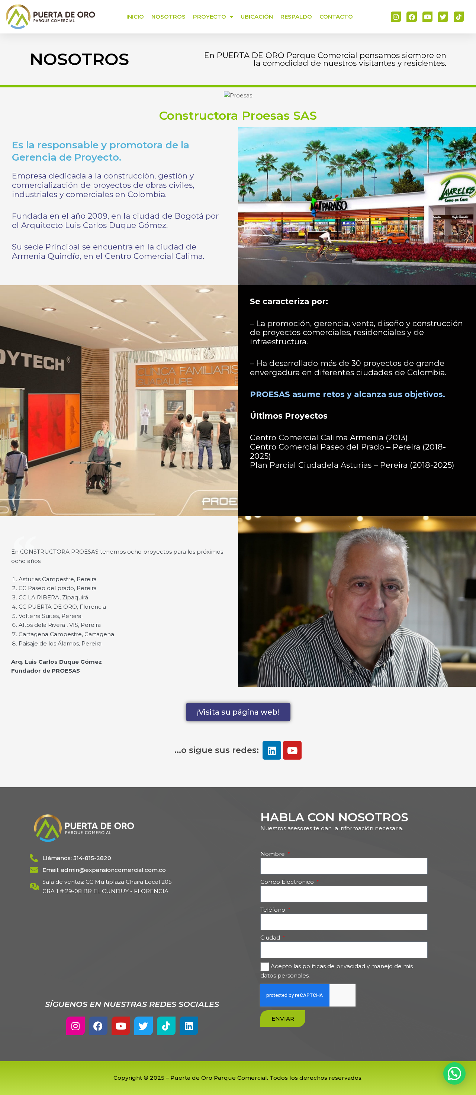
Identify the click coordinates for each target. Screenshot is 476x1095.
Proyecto (209, 16)
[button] (454, 1073)
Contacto (336, 16)
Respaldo (296, 16)
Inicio (135, 16)
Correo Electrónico (287, 881)
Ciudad (271, 937)
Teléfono (273, 909)
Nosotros (168, 16)
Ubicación (257, 16)
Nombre (273, 853)
